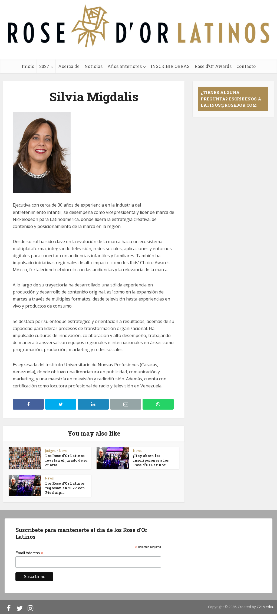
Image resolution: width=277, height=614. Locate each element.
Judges (50, 450)
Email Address (29, 553)
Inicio (28, 66)
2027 (44, 66)
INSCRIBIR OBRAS (170, 66)
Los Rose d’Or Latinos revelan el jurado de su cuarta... (66, 460)
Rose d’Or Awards (213, 66)
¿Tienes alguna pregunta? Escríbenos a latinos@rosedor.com (231, 99)
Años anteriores (124, 66)
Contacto (246, 66)
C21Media (265, 606)
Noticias (93, 66)
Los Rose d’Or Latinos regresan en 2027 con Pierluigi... (65, 488)
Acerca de (69, 66)
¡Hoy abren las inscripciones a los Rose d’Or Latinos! (151, 460)
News (63, 450)
